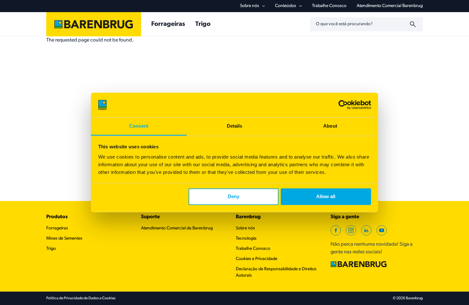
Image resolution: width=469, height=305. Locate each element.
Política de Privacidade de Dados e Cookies (80, 298)
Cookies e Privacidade (256, 259)
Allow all (325, 196)
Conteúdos (285, 6)
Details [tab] (234, 126)
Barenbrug (248, 216)
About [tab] (330, 126)
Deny (233, 196)
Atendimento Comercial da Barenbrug (177, 228)
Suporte (150, 216)
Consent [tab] (138, 126)
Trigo (203, 24)
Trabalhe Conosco (329, 6)
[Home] (93, 24)
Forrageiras (168, 24)
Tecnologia (246, 238)
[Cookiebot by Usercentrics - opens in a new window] (343, 105)
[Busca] (414, 24)
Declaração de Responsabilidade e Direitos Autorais (276, 272)
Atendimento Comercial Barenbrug (390, 6)
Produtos (57, 216)
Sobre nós (249, 6)
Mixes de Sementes (64, 238)
